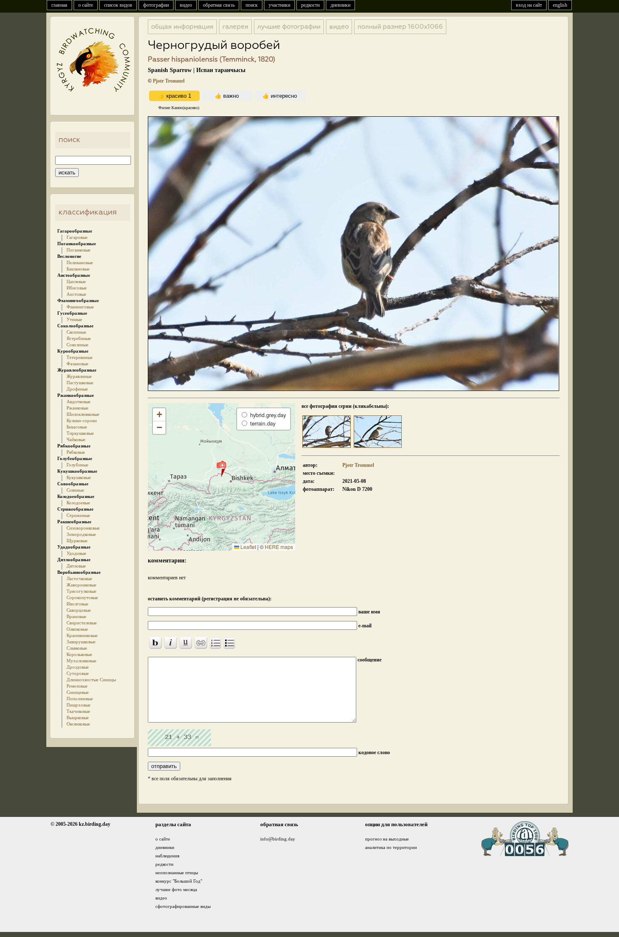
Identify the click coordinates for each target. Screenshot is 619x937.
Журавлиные (79, 376)
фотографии (156, 5)
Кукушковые (79, 477)
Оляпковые (77, 629)
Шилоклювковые (83, 414)
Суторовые (78, 673)
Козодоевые (78, 502)
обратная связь (219, 5)
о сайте (85, 5)
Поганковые (79, 249)
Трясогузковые (81, 591)
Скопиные (76, 332)
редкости (310, 5)
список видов (118, 5)
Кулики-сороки (82, 420)
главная (59, 5)
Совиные (75, 490)
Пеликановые (80, 262)
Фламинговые (80, 306)
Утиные (74, 319)
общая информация (182, 27)
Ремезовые (77, 685)
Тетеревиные (80, 357)
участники (279, 5)
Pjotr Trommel (168, 81)
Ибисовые (77, 287)
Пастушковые (80, 382)
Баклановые (78, 268)
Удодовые (76, 553)
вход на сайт (529, 5)
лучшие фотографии (288, 27)
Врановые (76, 616)
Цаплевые (76, 281)
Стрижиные (78, 515)
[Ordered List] (215, 643)
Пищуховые (79, 704)
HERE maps (279, 546)
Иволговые (77, 603)
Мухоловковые (81, 660)
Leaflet (247, 546)
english (560, 5)
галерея (235, 27)
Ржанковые (77, 407)
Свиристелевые (82, 622)
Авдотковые (79, 401)
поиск (251, 5)
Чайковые (76, 439)
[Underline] (186, 642)
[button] (221, 468)
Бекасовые (77, 426)
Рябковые (76, 452)
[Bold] (155, 642)
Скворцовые (79, 610)
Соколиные (77, 344)
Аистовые (76, 294)
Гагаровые (77, 237)
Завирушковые (81, 641)
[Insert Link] (201, 642)
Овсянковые (78, 723)
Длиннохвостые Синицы (91, 679)
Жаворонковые (81, 584)
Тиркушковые (80, 433)
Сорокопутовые (82, 597)
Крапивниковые (82, 635)
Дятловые (76, 565)
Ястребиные (79, 338)
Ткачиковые (78, 711)
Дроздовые (78, 666)
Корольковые (79, 654)
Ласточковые (79, 578)
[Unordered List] (229, 643)
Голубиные (77, 464)
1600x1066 (400, 27)
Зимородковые (81, 534)
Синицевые (78, 692)
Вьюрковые (78, 717)
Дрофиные (77, 388)
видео (186, 5)
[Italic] (170, 642)
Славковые (77, 648)
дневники (340, 5)
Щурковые (77, 540)
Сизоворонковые (83, 527)
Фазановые (77, 363)
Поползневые (80, 698)
